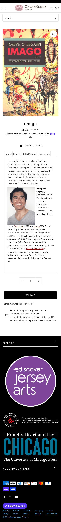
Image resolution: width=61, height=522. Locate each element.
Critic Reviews (29, 154)
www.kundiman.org (35, 248)
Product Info (44, 154)
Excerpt (17, 154)
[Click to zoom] (53, 33)
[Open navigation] (7, 8)
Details (8, 154)
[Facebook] (4, 497)
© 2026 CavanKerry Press (15, 517)
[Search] (55, 18)
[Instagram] (10, 497)
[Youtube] (16, 497)
